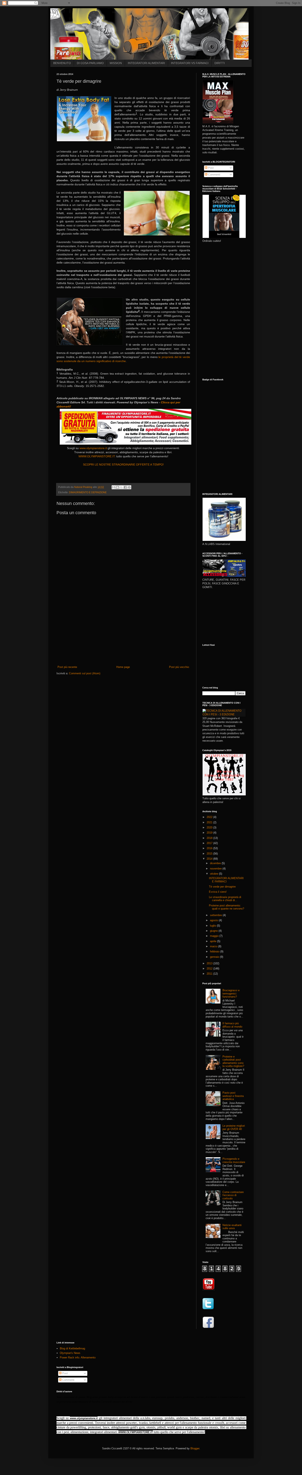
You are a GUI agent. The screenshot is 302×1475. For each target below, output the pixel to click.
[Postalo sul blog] (117, 487)
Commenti (213, 174)
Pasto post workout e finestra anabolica (233, 1096)
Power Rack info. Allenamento (78, 1357)
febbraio (215, 951)
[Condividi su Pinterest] (129, 487)
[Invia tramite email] (114, 487)
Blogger (194, 1448)
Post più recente (67, 667)
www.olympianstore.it (93, 448)
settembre (216, 915)
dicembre (216, 863)
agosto (214, 920)
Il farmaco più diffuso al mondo (232, 1025)
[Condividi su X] (121, 487)
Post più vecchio (179, 667)
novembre (216, 868)
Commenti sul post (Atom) (84, 673)
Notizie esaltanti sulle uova (232, 1227)
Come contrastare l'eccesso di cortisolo (233, 1195)
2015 (210, 853)
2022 (210, 817)
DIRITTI (219, 63)
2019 (210, 832)
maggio (214, 935)
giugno (214, 930)
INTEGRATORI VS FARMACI (190, 63)
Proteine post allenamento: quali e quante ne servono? (226, 907)
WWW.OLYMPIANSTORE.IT (96, 456)
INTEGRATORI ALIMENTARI (146, 63)
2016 (210, 848)
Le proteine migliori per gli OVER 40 (233, 1127)
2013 (210, 963)
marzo (214, 946)
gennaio (215, 956)
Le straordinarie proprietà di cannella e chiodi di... (225, 899)
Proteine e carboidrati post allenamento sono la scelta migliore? (233, 1061)
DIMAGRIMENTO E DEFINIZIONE (88, 492)
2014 (210, 858)
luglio (213, 925)
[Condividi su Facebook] (125, 487)
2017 (210, 843)
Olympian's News (70, 1353)
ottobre (214, 873)
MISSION (116, 63)
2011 (210, 973)
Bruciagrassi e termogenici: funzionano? (231, 993)
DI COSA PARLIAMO (90, 63)
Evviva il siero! (218, 891)
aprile (213, 941)
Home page (123, 667)
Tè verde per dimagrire (222, 886)
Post (210, 167)
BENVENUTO (62, 63)
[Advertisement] (123, 634)
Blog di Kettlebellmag (72, 1348)
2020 (210, 827)
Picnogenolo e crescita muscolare (233, 1160)
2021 (210, 822)
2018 (210, 838)
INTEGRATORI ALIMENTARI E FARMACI (226, 880)
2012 (210, 968)
